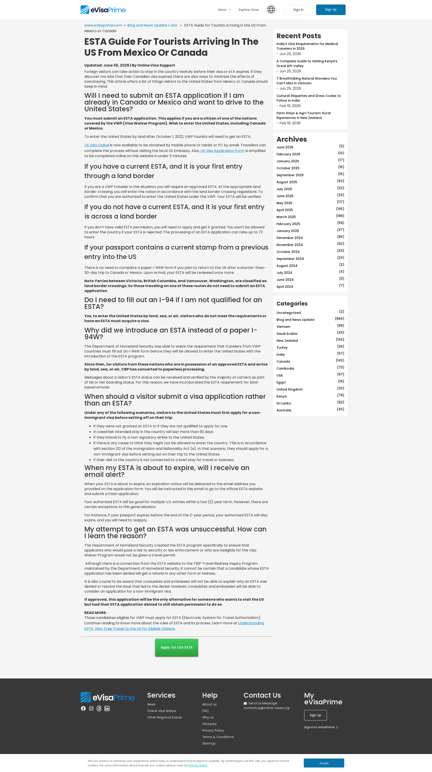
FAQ (205, 711)
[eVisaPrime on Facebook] (83, 709)
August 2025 (287, 182)
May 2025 (284, 203)
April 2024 (285, 286)
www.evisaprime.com (103, 25)
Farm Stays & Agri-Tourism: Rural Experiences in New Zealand (304, 115)
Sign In (298, 9)
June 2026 (285, 147)
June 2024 (285, 279)
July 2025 (284, 189)
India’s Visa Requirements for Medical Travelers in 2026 (307, 46)
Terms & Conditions (218, 737)
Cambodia (285, 368)
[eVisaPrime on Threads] (99, 709)
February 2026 (288, 154)
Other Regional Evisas (164, 717)
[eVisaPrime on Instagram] (91, 709)
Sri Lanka (284, 403)
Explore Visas (249, 9)
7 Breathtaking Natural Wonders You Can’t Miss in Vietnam (307, 80)
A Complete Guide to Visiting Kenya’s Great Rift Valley (307, 63)
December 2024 (290, 238)
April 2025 (285, 210)
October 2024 (288, 252)
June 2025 (285, 196)
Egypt (281, 382)
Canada (283, 361)
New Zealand (287, 340)
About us (209, 704)
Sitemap (209, 743)
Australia (284, 410)
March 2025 (286, 217)
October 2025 (288, 168)
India (281, 354)
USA (173, 25)
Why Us (208, 717)
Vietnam (283, 326)
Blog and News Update (147, 25)
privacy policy (197, 765)
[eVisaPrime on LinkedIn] (107, 709)
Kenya (282, 396)
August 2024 (287, 265)
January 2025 (288, 231)
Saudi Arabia (287, 333)
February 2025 (288, 224)
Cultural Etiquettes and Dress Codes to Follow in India (309, 98)
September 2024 (290, 259)
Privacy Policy (213, 730)
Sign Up (331, 9)
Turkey (282, 347)
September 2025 (290, 175)
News (151, 704)
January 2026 (288, 161)
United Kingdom (290, 389)
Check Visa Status (161, 711)
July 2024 (284, 272)
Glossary (209, 724)
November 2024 (290, 245)
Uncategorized (289, 312)
